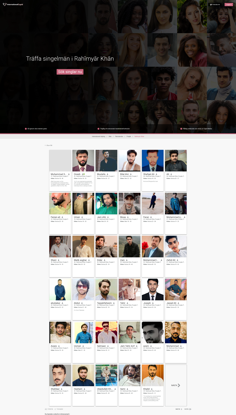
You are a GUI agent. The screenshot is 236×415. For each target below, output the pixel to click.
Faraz (146, 217)
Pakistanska (119, 136)
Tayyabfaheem (104, 303)
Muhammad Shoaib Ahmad (59, 174)
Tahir (122, 303)
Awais (54, 346)
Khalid (146, 389)
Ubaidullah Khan (105, 389)
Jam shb (101, 217)
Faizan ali (55, 217)
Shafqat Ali (148, 174)
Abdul (77, 303)
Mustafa (101, 174)
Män (110, 136)
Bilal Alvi (124, 174)
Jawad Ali (171, 303)
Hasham (78, 389)
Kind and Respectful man (150, 181)
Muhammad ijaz (174, 217)
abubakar (55, 303)
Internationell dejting (98, 136)
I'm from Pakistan (79, 310)
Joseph (147, 303)
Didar (99, 260)
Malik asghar (80, 260)
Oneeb (77, 174)
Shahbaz (55, 389)
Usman (77, 346)
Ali (167, 174)
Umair (77, 217)
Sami (122, 389)
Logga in (229, 4)
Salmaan (101, 346)
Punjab (129, 136)
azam (146, 346)
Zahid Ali (170, 260)
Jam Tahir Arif (127, 346)
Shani (53, 260)
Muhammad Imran (151, 260)
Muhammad (172, 346)
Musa (123, 217)
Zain (122, 260)
